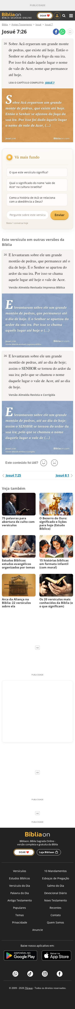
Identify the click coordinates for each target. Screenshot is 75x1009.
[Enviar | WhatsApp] (62, 32)
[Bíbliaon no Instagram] (45, 974)
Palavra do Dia (19, 893)
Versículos (19, 871)
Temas (19, 915)
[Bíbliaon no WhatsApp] (15, 974)
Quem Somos (55, 922)
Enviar (59, 215)
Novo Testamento (55, 900)
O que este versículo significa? (28, 172)
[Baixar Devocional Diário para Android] (20, 956)
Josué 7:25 (13, 475)
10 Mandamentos (55, 871)
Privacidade (19, 922)
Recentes (55, 908)
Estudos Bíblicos (19, 878)
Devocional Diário (55, 893)
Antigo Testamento (20, 900)
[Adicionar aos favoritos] (70, 32)
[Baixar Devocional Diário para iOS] (56, 956)
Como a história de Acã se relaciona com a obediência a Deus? (32, 199)
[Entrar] (57, 15)
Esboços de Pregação (55, 878)
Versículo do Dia (19, 885)
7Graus (29, 988)
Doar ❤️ (24, 852)
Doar (45, 15)
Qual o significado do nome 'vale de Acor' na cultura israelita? (32, 185)
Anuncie (37, 930)
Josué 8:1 (62, 475)
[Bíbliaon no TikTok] (30, 974)
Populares (19, 908)
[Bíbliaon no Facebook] (59, 974)
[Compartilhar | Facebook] (56, 32)
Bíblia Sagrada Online (17, 17)
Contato (56, 915)
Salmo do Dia (55, 885)
